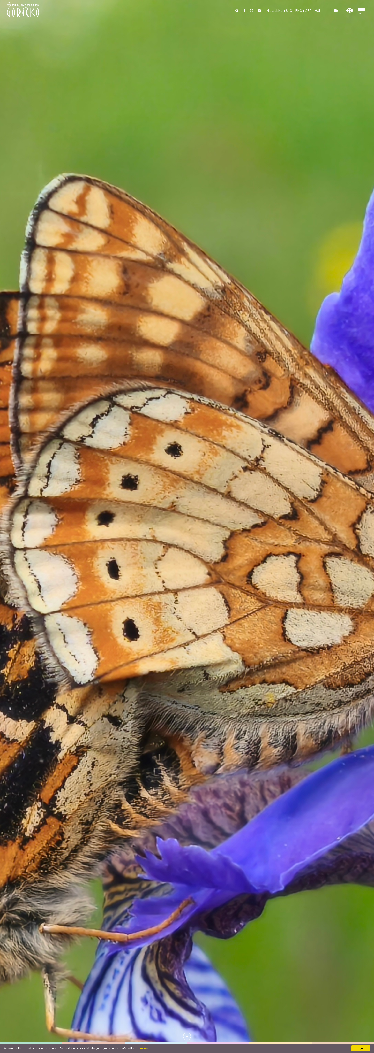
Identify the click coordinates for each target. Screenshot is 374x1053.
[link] (187, 1036)
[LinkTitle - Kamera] (336, 10)
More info (142, 1048)
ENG (298, 10)
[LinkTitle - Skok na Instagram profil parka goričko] (252, 10)
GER (308, 10)
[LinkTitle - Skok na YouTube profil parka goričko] (259, 10)
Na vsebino (274, 10)
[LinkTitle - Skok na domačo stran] (23, 9)
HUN (318, 10)
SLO (289, 10)
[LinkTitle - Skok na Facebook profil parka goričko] (245, 10)
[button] (350, 10)
